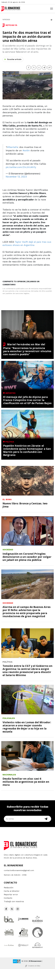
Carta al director (11, 891)
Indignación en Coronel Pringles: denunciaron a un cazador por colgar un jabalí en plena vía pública (27, 557)
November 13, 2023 (16, 176)
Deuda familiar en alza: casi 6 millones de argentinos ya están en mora (26, 782)
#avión (26, 150)
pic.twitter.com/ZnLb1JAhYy (21, 167)
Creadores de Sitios (34, 966)
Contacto (8, 898)
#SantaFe (12, 147)
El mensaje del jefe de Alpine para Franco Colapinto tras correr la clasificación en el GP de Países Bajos (27, 400)
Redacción (8, 887)
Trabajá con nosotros (14, 901)
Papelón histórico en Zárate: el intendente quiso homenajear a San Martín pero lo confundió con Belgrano (27, 450)
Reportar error (11, 894)
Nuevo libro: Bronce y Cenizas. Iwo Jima (25, 505)
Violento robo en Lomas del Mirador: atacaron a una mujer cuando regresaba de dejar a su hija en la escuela (27, 727)
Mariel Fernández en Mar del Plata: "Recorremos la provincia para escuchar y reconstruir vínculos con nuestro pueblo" (27, 349)
